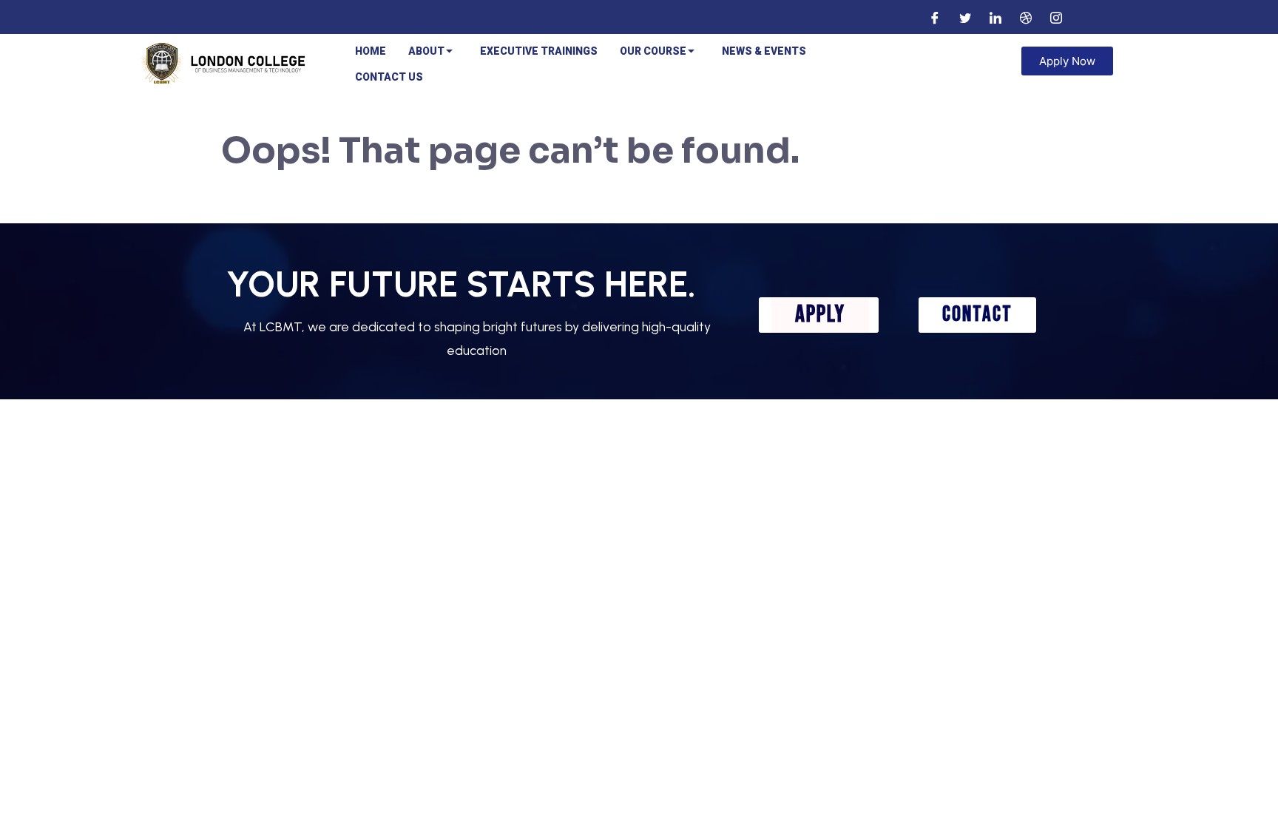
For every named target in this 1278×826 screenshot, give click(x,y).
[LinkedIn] (995, 17)
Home (370, 51)
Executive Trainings (539, 51)
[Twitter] (965, 17)
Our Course (653, 51)
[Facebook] (935, 17)
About (426, 51)
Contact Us (389, 77)
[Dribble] (1026, 17)
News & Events (764, 51)
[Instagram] (1056, 17)
